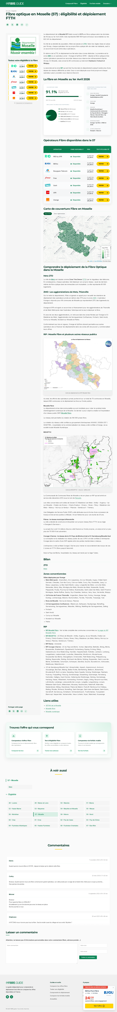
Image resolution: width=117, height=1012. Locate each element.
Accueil (8, 11)
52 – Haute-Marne (15, 809)
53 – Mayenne (39, 809)
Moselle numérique (53, 711)
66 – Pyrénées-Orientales (69, 826)
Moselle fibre (50, 708)
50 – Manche (65, 803)
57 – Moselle (39, 814)
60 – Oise (12, 820)
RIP (62, 68)
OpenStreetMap (98, 261)
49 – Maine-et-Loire (41, 803)
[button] (46, 218)
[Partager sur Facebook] (7, 24)
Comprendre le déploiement (60, 992)
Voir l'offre (98, 1006)
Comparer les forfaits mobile (60, 996)
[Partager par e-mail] (22, 24)
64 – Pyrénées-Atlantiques (18, 826)
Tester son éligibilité (57, 989)
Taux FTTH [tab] (48, 213)
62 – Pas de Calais (67, 820)
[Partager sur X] (12, 24)
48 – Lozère (13, 803)
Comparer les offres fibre (58, 986)
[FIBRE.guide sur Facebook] (7, 996)
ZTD (84, 279)
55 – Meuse (90, 809)
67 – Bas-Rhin (91, 826)
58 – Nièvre (64, 814)
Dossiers (106, 3)
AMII (49, 56)
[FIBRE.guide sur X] (11, 996)
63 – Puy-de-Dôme (92, 820)
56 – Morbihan (14, 814)
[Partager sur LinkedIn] (17, 24)
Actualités (53, 999)
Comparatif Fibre (71, 3)
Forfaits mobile (95, 3)
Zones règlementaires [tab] (59, 213)
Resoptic (78, 498)
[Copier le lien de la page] (26, 24)
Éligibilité (83, 3)
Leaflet (90, 261)
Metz (45, 569)
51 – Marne (90, 803)
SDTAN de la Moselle (53, 705)
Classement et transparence (24, 103)
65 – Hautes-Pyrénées (42, 826)
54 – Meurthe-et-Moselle (69, 809)
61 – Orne (38, 820)
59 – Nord (89, 814)
